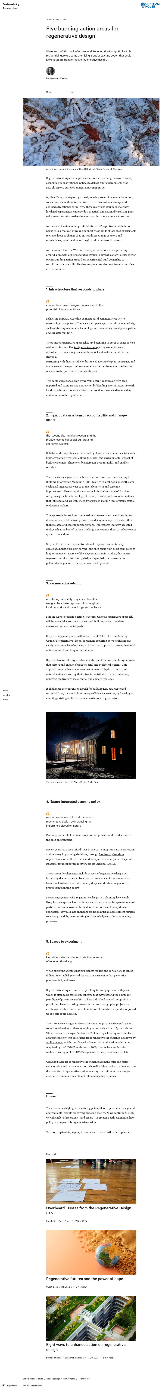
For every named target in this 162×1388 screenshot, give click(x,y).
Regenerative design (58, 178)
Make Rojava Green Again (62, 1033)
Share (48, 91)
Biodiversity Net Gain (111, 854)
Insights (6, 694)
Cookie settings (53, 1378)
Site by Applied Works (32, 1385)
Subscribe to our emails (33, 1378)
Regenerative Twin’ (96, 553)
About (6, 699)
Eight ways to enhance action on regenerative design (86, 1347)
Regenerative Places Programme (76, 640)
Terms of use (84, 1378)
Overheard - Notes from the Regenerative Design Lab (88, 1210)
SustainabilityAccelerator (11, 6)
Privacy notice (69, 1378)
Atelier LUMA (54, 1042)
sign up (76, 1132)
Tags (71, 91)
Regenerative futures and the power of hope (84, 1278)
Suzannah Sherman (58, 78)
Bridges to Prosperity (86, 347)
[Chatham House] (150, 5)
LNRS (110, 863)
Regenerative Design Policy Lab (91, 254)
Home (5, 690)
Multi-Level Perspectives (100, 226)
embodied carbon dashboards (96, 477)
